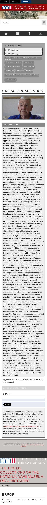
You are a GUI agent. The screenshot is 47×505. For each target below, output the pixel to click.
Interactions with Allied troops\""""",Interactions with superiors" (21, 58)
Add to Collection (17, 388)
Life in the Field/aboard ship (13, 74)
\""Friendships (19, 70)
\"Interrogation (9, 70)
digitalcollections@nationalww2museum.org (20, 426)
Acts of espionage (28, 66)
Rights (6, 38)
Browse (18, 33)
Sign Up (15, 1)
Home (6, 33)
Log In (5, 1)
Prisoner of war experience (13, 62)
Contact (41, 33)
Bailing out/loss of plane (31, 74)
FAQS (29, 33)
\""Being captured (10, 79)
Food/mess (29, 70)
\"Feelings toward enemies (13, 66)
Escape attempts (28, 62)
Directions (23, 446)
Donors (26, 1)
